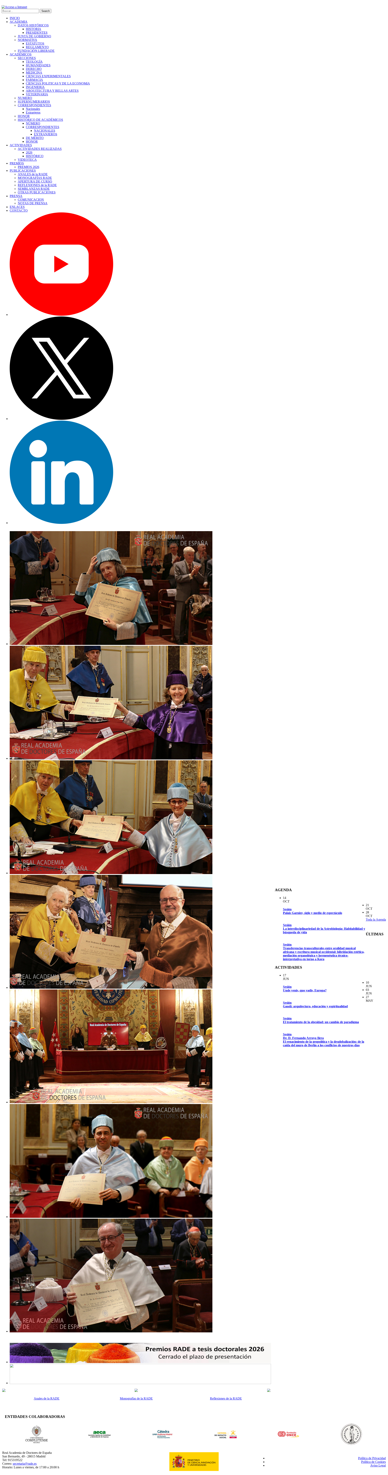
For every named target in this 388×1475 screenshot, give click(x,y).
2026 (29, 152)
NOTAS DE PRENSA (32, 203)
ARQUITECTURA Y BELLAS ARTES (52, 90)
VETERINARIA (37, 94)
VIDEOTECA (27, 159)
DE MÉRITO (35, 138)
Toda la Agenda (376, 919)
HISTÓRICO (34, 156)
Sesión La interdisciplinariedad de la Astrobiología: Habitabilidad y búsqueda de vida (324, 928)
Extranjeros (33, 112)
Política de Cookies (373, 1462)
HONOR (24, 116)
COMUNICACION (31, 199)
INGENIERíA (35, 87)
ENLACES (17, 207)
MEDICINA (34, 72)
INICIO (15, 18)
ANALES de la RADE (33, 174)
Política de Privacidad (372, 1458)
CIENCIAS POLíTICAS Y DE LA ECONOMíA (58, 83)
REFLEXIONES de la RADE (37, 185)
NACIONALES (44, 130)
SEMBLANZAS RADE (34, 188)
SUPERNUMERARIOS (34, 101)
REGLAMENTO (37, 47)
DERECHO (34, 69)
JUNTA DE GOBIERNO (34, 36)
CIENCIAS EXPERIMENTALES (48, 76)
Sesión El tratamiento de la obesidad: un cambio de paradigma (321, 1020)
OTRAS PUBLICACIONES (37, 192)
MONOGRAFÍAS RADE (35, 178)
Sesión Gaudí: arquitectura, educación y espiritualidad (315, 1004)
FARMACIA (34, 79)
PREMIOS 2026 (28, 167)
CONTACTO (19, 210)
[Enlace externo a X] (61, 418)
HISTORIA (33, 29)
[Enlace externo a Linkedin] (61, 522)
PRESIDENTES (36, 32)
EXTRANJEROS (45, 134)
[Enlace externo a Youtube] (61, 314)
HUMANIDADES (38, 65)
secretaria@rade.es (25, 1463)
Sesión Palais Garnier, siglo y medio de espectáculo (312, 911)
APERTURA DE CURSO (35, 181)
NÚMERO (33, 123)
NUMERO (25, 98)
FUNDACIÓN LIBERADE (36, 50)
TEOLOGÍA (34, 61)
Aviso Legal (378, 1465)
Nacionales (33, 109)
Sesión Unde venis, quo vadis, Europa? (305, 988)
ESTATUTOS (35, 43)
